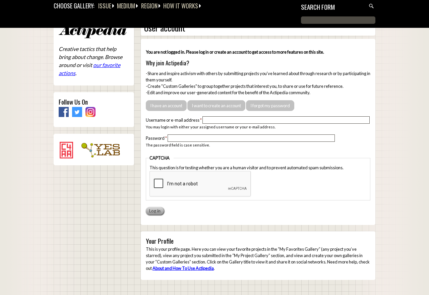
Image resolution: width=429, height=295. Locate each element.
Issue (104, 5)
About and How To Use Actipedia (183, 268)
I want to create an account (216, 105)
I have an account (166, 105)
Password (156, 138)
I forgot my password (270, 105)
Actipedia (92, 31)
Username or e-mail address (174, 120)
